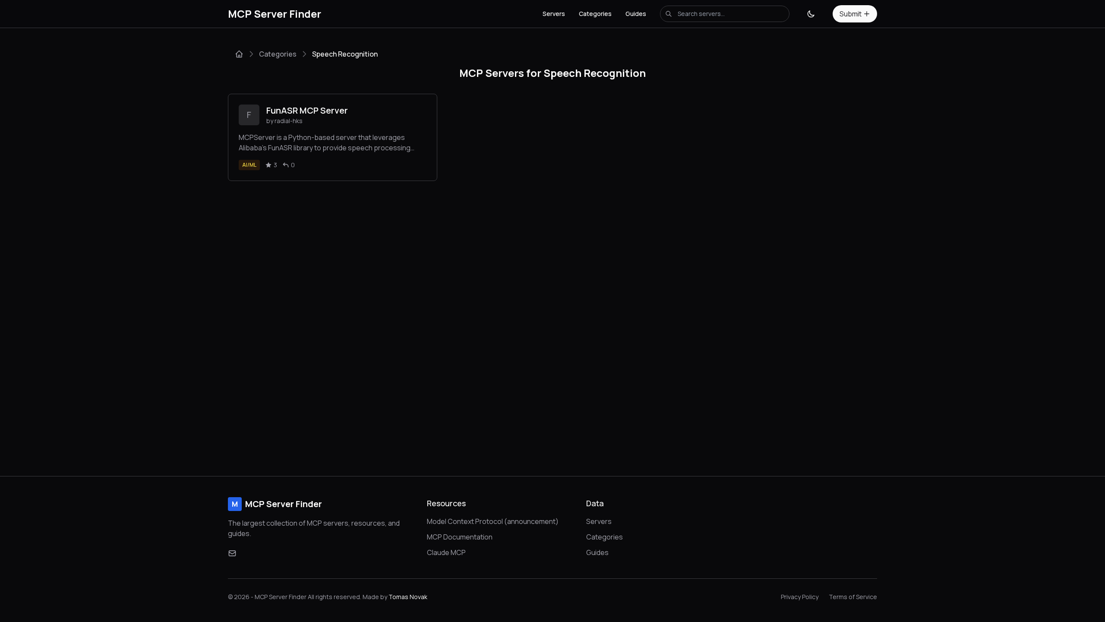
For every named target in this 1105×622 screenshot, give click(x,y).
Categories (595, 14)
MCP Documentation (460, 537)
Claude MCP (446, 552)
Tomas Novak (407, 597)
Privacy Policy (799, 597)
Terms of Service (853, 597)
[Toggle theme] (811, 14)
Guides (635, 14)
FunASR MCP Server (307, 110)
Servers (554, 14)
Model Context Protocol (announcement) (493, 521)
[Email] (232, 553)
